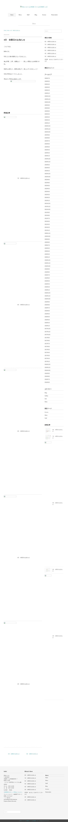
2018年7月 (47, 307)
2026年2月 (47, 90)
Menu (20, 14)
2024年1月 (47, 155)
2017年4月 (47, 352)
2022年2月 (47, 197)
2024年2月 (47, 152)
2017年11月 (47, 331)
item (46, 398)
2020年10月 (47, 236)
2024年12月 (47, 126)
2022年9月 (47, 179)
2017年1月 (47, 361)
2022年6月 (47, 185)
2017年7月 (47, 343)
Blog (36, 14)
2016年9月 (47, 373)
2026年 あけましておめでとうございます (54, 60)
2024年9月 (47, 135)
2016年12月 (47, 364)
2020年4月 (47, 251)
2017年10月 (47, 334)
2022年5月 (47, 188)
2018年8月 (47, 304)
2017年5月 (47, 349)
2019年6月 (47, 278)
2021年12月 (47, 203)
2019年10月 (47, 266)
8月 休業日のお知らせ (50, 41)
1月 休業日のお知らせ (30, 800)
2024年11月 (47, 129)
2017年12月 (47, 328)
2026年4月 (47, 84)
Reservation (54, 14)
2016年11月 (47, 367)
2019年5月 (47, 281)
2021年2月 (47, 227)
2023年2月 (47, 170)
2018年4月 (47, 316)
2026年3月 (47, 87)
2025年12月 (47, 96)
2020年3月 (47, 254)
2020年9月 (47, 239)
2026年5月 (47, 81)
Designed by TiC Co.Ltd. (44, 820)
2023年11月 (47, 161)
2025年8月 (47, 108)
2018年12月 (47, 293)
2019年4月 (47, 284)
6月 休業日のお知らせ (23, 304)
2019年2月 (47, 287)
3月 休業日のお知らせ (23, 684)
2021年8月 (47, 215)
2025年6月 (47, 111)
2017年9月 (47, 337)
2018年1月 (47, 325)
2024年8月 (47, 138)
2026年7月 (47, 78)
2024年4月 (47, 149)
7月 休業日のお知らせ (23, 178)
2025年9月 (47, 105)
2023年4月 (47, 167)
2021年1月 (47, 230)
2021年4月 (47, 224)
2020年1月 (47, 257)
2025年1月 (47, 123)
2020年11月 (47, 233)
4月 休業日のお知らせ (15, 30)
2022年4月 (47, 191)
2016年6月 (47, 382)
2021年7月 (47, 218)
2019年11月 (47, 263)
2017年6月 (47, 346)
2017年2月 (47, 358)
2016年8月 (47, 376)
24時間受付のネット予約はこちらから (13, 792)
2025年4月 (47, 117)
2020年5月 (47, 248)
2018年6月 (47, 310)
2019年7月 (47, 275)
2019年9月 (47, 269)
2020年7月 (47, 245)
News (11, 14)
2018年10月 (47, 298)
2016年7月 (47, 379)
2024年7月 (47, 140)
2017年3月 (47, 355)
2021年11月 (47, 206)
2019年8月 (47, 272)
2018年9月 (47, 301)
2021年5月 (47, 221)
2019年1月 (47, 290)
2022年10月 (47, 176)
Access (44, 14)
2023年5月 (47, 164)
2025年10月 (47, 102)
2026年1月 (47, 93)
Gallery (46, 395)
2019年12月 (47, 260)
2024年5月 (47, 146)
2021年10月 (47, 209)
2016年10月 (47, 370)
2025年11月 (47, 99)
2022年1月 (47, 200)
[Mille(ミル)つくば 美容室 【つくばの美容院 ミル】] (34, 7)
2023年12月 (47, 158)
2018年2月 (47, 322)
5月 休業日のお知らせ (23, 431)
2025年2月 (47, 120)
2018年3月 (47, 319)
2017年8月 (47, 340)
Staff (28, 14)
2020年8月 (47, 242)
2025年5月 (47, 114)
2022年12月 (47, 173)
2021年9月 (47, 212)
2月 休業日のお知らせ (30, 797)
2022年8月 (47, 182)
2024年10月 (47, 132)
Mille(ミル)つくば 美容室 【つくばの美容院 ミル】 (29, 820)
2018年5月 (47, 313)
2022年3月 (47, 194)
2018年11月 (47, 295)
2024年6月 (47, 143)
